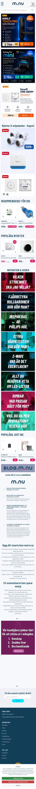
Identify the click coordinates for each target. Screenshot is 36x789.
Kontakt (4, 730)
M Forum (4, 758)
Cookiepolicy (5, 736)
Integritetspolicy (6, 739)
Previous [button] (3, 216)
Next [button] (32, 216)
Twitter (4, 755)
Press (3, 744)
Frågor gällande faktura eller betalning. (13, 717)
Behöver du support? (8, 714)
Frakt (3, 728)
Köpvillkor (5, 725)
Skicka (18, 700)
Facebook (5, 753)
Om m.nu (4, 733)
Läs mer (18, 785)
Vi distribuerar (6, 742)
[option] (9, 216)
